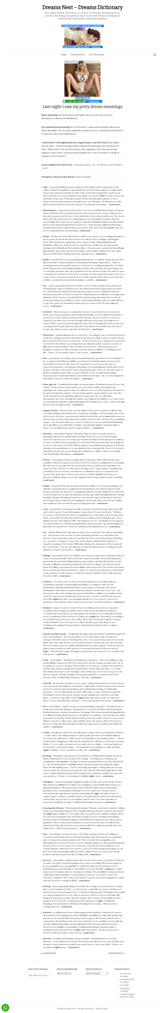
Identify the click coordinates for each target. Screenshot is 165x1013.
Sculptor (47, 608)
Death (46, 236)
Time (45, 660)
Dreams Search (78, 54)
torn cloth (124, 985)
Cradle (46, 732)
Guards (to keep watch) (54, 634)
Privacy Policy (102, 1008)
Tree (45, 509)
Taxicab (47, 683)
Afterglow (48, 782)
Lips (45, 187)
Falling (46, 555)
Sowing (47, 886)
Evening (47, 756)
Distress (47, 938)
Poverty (47, 860)
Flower (46, 460)
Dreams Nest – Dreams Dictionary (82, 7)
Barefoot (47, 912)
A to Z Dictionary (96, 54)
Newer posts (116, 953)
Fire (45, 706)
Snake (46, 259)
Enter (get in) (49, 384)
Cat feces (47, 581)
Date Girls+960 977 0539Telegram (82, 47)
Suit (45, 358)
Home (64, 54)
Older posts (48, 953)
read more (114, 204)
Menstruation (50, 210)
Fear (45, 834)
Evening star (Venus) (53, 808)
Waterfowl (48, 335)
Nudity (46, 486)
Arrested (47, 312)
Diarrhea (47, 433)
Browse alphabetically (67, 969)
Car (45, 532)
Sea (45, 285)
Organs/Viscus (50, 410)
